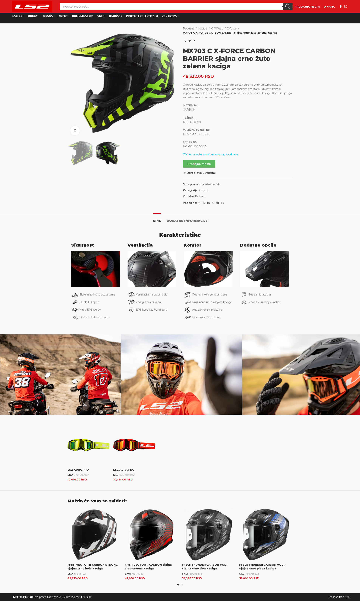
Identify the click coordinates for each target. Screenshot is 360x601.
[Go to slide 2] (182, 585)
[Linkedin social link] (208, 203)
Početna (188, 28)
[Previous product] (185, 41)
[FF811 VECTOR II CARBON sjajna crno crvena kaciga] (151, 534)
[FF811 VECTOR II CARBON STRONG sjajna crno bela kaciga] (94, 534)
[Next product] (194, 41)
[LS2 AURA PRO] (88, 445)
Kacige (202, 28)
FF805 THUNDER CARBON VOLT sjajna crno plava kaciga (262, 566)
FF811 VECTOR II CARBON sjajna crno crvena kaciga (148, 566)
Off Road (217, 28)
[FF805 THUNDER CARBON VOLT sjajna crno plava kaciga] (266, 534)
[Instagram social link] (345, 6)
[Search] (288, 6)
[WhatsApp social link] (213, 203)
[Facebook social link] (340, 6)
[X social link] (203, 203)
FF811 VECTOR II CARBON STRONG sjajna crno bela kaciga (92, 566)
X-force (232, 28)
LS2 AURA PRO (78, 469)
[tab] (157, 219)
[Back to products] (189, 41)
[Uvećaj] (75, 130)
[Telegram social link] (217, 203)
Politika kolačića (339, 597)
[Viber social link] (222, 203)
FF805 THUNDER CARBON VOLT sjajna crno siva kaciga (205, 566)
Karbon (199, 196)
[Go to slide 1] (178, 585)
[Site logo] (32, 6)
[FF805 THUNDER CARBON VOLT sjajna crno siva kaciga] (208, 534)
